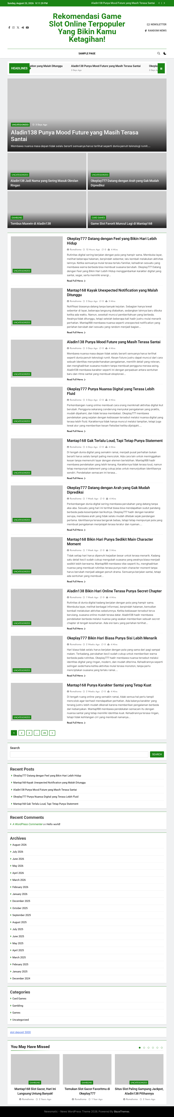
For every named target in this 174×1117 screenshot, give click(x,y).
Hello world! (53, 824)
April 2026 (18, 873)
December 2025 (21, 901)
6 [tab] (162, 1048)
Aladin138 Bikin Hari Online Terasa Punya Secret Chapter (114, 591)
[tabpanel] (35, 1077)
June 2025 (18, 936)
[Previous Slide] (159, 3)
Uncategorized (79, 120)
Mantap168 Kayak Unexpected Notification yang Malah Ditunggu (49, 782)
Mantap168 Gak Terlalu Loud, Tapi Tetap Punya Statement (115, 441)
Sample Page (87, 53)
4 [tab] (153, 1048)
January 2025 (19, 971)
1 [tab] (140, 1048)
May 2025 (17, 943)
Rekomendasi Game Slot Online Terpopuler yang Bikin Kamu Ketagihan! (87, 28)
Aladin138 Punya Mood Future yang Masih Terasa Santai (89, 66)
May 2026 (17, 865)
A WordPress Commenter (27, 824)
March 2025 (19, 957)
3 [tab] (148, 1048)
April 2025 (18, 950)
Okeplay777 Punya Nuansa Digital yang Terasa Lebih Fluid (122, 4)
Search (15, 748)
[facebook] (9, 28)
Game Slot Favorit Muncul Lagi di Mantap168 (121, 223)
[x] (18, 28)
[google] (22, 28)
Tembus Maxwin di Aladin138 (31, 223)
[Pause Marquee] (161, 68)
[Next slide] (164, 3)
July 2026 (17, 851)
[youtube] (27, 28)
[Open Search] (158, 53)
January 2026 (19, 894)
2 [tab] (144, 1048)
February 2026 (20, 887)
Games (16, 1012)
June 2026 (18, 858)
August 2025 (19, 922)
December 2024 (21, 978)
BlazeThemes (121, 1111)
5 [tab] (157, 1048)
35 (44, 733)
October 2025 (20, 908)
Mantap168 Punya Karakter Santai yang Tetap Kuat (109, 685)
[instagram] (13, 28)
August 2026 (19, 844)
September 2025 (21, 915)
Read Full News (75, 280)
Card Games (98, 217)
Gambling (17, 217)
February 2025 (20, 964)
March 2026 (19, 880)
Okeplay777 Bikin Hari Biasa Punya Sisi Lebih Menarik (112, 638)
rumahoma (75, 249)
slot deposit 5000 (20, 1032)
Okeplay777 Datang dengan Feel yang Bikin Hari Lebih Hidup (47, 775)
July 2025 (17, 929)
